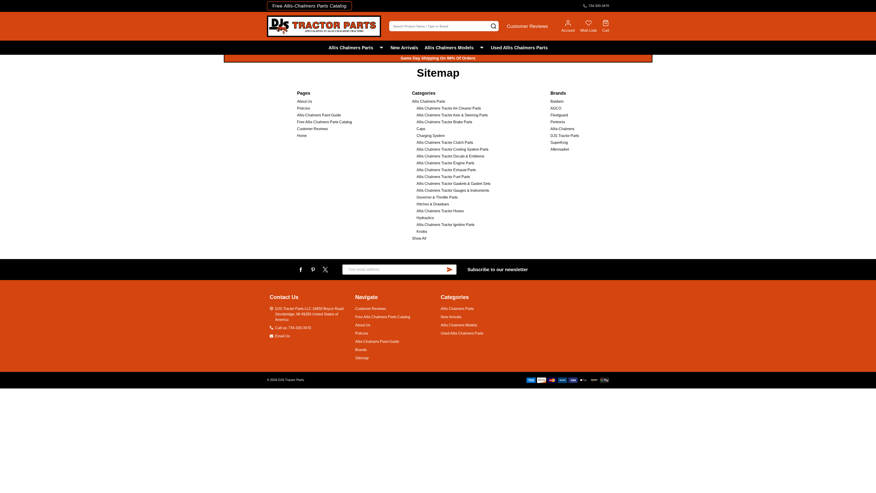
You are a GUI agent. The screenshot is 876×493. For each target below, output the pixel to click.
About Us (304, 101)
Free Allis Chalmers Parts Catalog (324, 122)
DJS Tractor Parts (564, 136)
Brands (361, 350)
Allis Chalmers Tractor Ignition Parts (445, 225)
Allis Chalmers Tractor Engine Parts (445, 163)
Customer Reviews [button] (527, 26)
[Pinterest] (313, 269)
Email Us (282, 336)
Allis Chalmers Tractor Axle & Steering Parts (452, 115)
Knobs (422, 231)
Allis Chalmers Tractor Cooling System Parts (452, 149)
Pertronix (557, 122)
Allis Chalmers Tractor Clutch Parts (445, 142)
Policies (303, 108)
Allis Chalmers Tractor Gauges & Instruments (453, 190)
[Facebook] (301, 269)
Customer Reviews (312, 129)
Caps (421, 129)
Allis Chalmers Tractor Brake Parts (444, 122)
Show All (419, 238)
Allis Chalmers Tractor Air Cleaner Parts (449, 108)
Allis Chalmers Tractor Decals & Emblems (450, 156)
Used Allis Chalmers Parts (519, 47)
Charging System (431, 136)
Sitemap (362, 358)
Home (302, 136)
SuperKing (559, 142)
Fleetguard (559, 115)
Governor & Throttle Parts (437, 197)
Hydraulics (425, 218)
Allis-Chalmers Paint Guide (319, 115)
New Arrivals (404, 47)
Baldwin (557, 101)
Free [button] (309, 5)
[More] (381, 48)
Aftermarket (559, 149)
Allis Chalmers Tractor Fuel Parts (443, 177)
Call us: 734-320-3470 (293, 328)
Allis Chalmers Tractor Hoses (440, 211)
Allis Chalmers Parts (350, 47)
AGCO (555, 108)
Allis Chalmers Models (449, 47)
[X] (325, 269)
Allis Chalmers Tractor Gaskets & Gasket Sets (453, 184)
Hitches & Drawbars (433, 204)
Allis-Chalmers (562, 129)
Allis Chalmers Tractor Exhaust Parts (446, 170)
